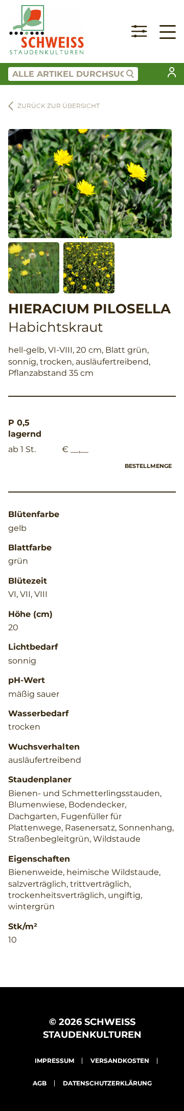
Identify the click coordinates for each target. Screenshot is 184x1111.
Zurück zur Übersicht (58, 106)
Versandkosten (119, 1060)
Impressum (54, 1060)
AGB (40, 1083)
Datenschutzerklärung (107, 1083)
